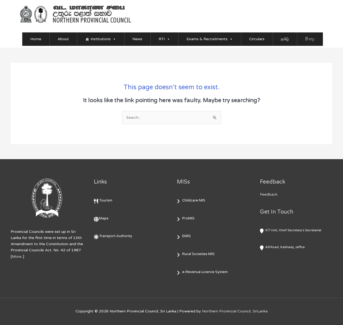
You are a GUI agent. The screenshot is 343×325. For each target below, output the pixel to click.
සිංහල (310, 39)
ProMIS (188, 218)
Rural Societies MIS (198, 254)
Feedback (268, 194)
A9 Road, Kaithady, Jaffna (285, 247)
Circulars (256, 39)
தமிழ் (285, 39)
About (63, 39)
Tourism (105, 200)
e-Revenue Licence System (205, 272)
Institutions (101, 39)
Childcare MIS (193, 200)
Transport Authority (115, 236)
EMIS (186, 236)
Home (35, 39)
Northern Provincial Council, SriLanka (235, 311)
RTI (162, 39)
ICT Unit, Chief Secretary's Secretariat (293, 230)
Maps (104, 218)
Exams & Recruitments (207, 39)
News (137, 39)
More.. (17, 256)
